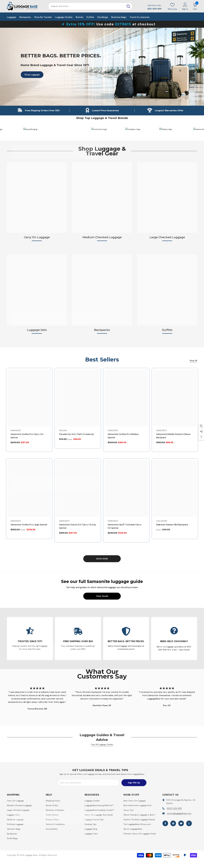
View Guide (102, 596)
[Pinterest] (173, 823)
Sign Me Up (134, 782)
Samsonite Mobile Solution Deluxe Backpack (173, 436)
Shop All (193, 360)
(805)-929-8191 (174, 808)
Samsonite (16, 430)
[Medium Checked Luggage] (102, 197)
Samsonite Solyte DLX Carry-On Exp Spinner (77, 526)
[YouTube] (181, 823)
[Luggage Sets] (37, 290)
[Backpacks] (102, 290)
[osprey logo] (31, 129)
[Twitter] (189, 823)
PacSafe (63, 430)
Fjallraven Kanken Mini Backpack (172, 524)
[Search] (128, 6)
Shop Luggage (30, 74)
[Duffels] (167, 290)
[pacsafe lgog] (65, 129)
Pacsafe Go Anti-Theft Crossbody (76, 434)
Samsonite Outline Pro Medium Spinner (123, 436)
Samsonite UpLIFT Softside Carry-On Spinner (125, 526)
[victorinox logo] (133, 129)
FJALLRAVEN (161, 521)
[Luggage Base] (99, 129)
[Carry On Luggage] (37, 197)
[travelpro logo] (166, 129)
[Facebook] (165, 823)
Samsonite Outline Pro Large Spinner (29, 524)
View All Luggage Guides (102, 744)
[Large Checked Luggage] (167, 197)
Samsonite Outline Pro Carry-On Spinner (27, 436)
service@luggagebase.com (179, 813)
